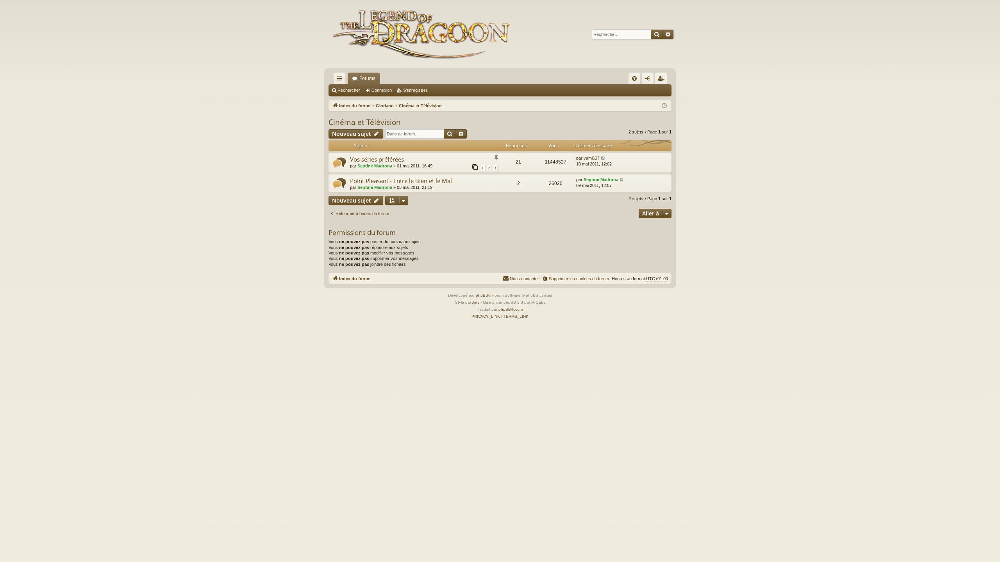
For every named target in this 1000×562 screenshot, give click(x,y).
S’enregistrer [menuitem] (662, 80)
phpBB (482, 295)
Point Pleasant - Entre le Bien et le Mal (401, 181)
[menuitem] (634, 78)
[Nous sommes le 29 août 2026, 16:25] (664, 105)
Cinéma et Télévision (365, 122)
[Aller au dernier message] (603, 158)
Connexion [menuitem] (649, 80)
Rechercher (349, 90)
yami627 (592, 158)
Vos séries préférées (377, 159)
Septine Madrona (374, 166)
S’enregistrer (415, 90)
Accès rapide (341, 80)
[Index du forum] (423, 34)
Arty (475, 302)
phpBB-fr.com (510, 309)
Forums (367, 78)
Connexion (381, 90)
